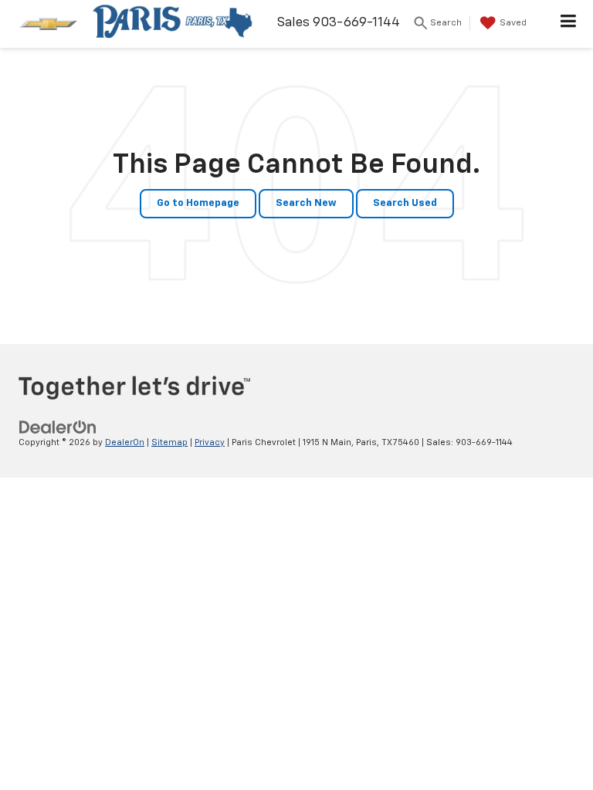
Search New (306, 203)
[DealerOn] (58, 427)
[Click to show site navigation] (568, 24)
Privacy (210, 442)
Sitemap (169, 442)
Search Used (405, 203)
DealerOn (124, 442)
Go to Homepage (198, 203)
